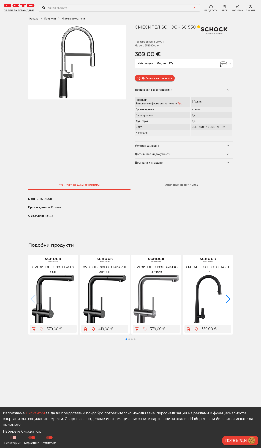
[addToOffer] (41, 328)
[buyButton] (33, 328)
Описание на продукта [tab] (181, 185)
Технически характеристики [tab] (79, 185)
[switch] (33, 437)
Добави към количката (157, 78)
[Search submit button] (194, 8)
